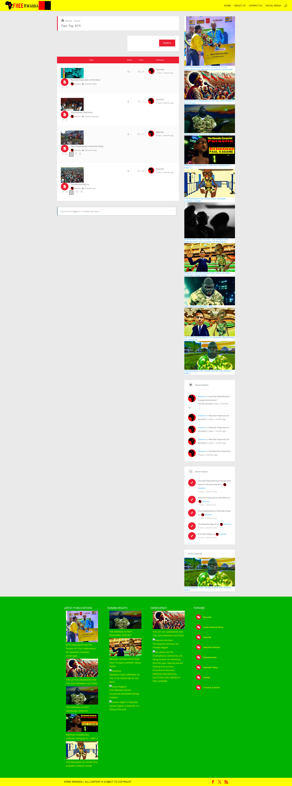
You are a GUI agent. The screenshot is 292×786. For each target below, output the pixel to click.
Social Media (273, 5)
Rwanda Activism (92, 116)
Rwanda (68, 21)
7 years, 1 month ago (164, 73)
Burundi (207, 617)
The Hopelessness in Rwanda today (87, 146)
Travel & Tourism (211, 687)
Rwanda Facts (90, 188)
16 (81, 191)
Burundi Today (205, 534)
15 (77, 191)
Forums (77, 21)
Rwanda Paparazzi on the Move (85, 80)
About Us (239, 5)
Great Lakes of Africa (213, 627)
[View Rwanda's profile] (151, 73)
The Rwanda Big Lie (80, 184)
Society (206, 677)
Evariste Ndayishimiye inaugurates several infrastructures (214, 400)
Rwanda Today (91, 84)
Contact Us (255, 5)
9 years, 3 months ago (165, 103)
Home (227, 5)
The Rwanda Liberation (82, 112)
